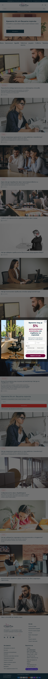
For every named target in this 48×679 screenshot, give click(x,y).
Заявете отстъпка (35, 355)
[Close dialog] (45, 321)
